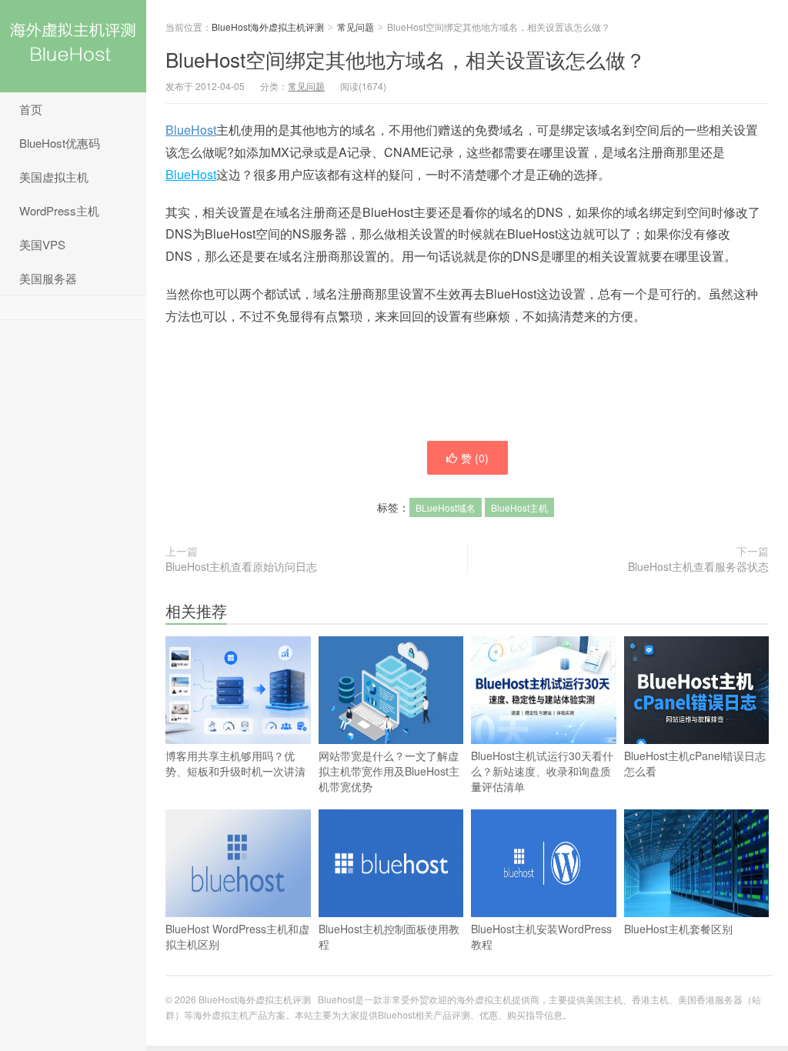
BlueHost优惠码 (59, 143)
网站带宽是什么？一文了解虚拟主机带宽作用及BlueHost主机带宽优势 (389, 771)
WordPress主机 (59, 210)
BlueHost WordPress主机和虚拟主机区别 (237, 936)
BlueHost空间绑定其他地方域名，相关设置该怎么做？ (405, 59)
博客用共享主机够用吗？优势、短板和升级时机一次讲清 (235, 763)
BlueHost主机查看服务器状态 (698, 566)
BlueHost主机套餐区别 (678, 928)
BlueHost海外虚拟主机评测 (73, 46)
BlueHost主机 (519, 507)
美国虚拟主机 (53, 176)
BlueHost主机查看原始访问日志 (241, 566)
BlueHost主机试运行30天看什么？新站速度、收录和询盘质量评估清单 (542, 771)
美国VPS (42, 244)
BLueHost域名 (446, 507)
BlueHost (190, 129)
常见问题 (355, 26)
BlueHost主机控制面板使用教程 (389, 936)
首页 (30, 109)
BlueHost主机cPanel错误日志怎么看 (695, 763)
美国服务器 (48, 278)
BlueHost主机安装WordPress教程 (541, 936)
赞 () (475, 457)
